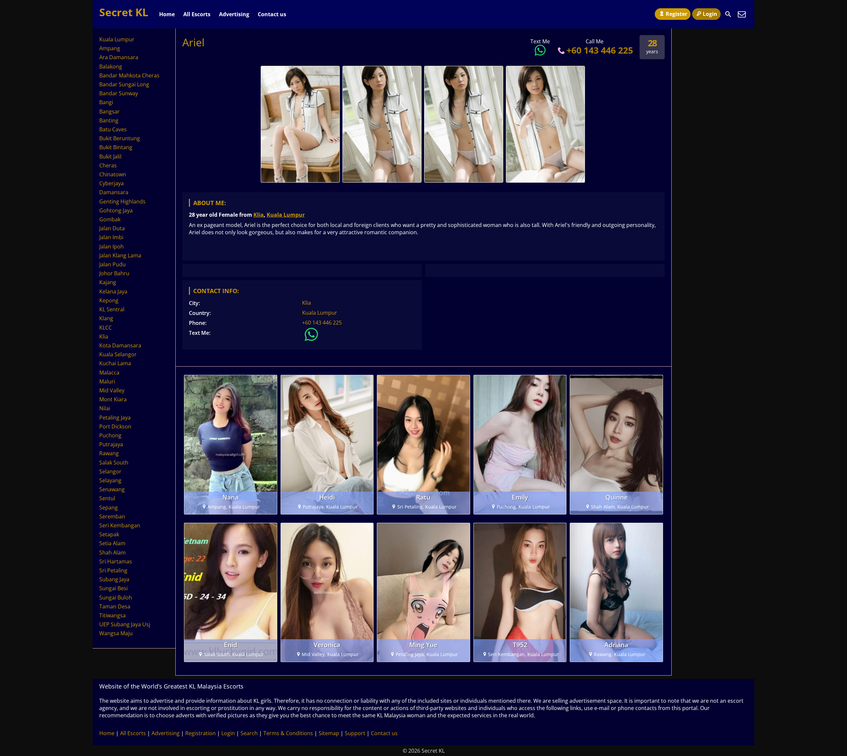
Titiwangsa (112, 615)
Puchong (110, 435)
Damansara (113, 192)
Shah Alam (112, 552)
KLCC (105, 327)
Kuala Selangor (118, 354)
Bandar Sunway (118, 93)
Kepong (108, 300)
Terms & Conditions (288, 733)
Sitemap (329, 733)
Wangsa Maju (116, 633)
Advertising (234, 14)
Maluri (107, 381)
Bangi (106, 102)
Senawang (112, 489)
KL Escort (201, 244)
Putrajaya (111, 444)
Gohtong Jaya (116, 210)
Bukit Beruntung (119, 138)
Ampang (109, 48)
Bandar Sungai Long (124, 84)
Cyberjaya (111, 183)
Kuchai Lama (115, 363)
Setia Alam (112, 543)
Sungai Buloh (115, 597)
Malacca (109, 372)
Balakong (110, 66)
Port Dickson (115, 426)
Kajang (107, 282)
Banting (108, 120)
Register (676, 14)
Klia (258, 214)
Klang (106, 318)
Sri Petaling (113, 570)
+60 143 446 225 (599, 50)
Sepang (108, 507)
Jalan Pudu (112, 264)
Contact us (272, 14)
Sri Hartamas (115, 561)
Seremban (112, 516)
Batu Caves (113, 129)
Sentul (107, 498)
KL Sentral (111, 309)
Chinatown (112, 174)
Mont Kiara (113, 399)
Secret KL (123, 12)
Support (355, 733)
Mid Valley (111, 390)
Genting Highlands (122, 201)
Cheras (108, 165)
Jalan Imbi (111, 237)
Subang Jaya (114, 579)
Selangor (110, 471)
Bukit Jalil (110, 156)
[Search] (728, 14)
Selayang (110, 480)
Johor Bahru (114, 273)
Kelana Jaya (113, 291)
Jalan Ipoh (111, 246)
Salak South (113, 462)
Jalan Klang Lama (120, 255)
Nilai (104, 408)
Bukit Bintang (115, 147)
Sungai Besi (113, 588)
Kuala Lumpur (286, 214)
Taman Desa (114, 606)
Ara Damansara (118, 57)
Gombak (109, 219)
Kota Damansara (120, 345)
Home (167, 14)
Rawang (109, 453)
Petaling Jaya (115, 417)
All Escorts (196, 14)
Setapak (109, 534)
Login (710, 14)
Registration (200, 733)
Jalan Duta (112, 228)
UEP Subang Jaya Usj (124, 624)
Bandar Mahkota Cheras (129, 75)
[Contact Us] (742, 14)
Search (249, 733)
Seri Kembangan (119, 525)
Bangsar (109, 111)
